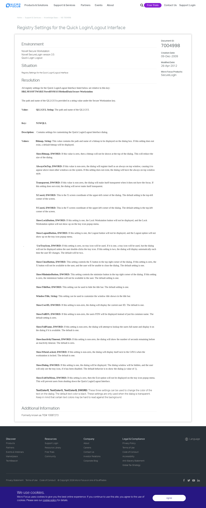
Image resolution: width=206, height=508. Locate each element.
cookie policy (50, 500)
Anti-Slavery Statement (133, 460)
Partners (10, 447)
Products (10, 443)
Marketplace (12, 456)
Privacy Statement (15, 480)
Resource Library (53, 447)
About (86, 443)
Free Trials (152, 5)
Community (50, 456)
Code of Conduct (130, 452)
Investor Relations (92, 456)
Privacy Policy (129, 443)
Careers (87, 447)
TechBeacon (12, 460)
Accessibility (128, 456)
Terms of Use (128, 447)
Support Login (187, 5)
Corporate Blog (91, 460)
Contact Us (170, 5)
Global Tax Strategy (131, 465)
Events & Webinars (15, 452)
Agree (169, 498)
